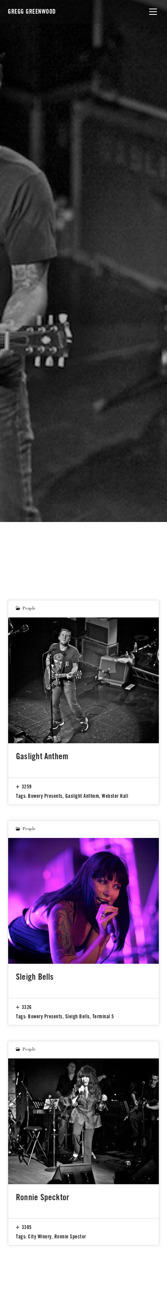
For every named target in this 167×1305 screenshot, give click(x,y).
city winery (40, 1236)
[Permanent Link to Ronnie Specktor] (83, 1121)
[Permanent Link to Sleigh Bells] (83, 901)
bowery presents (45, 796)
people (29, 609)
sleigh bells (77, 1016)
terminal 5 (103, 1016)
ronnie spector (70, 1236)
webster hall (115, 796)
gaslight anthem (82, 796)
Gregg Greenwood (32, 11)
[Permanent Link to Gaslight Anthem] (83, 680)
